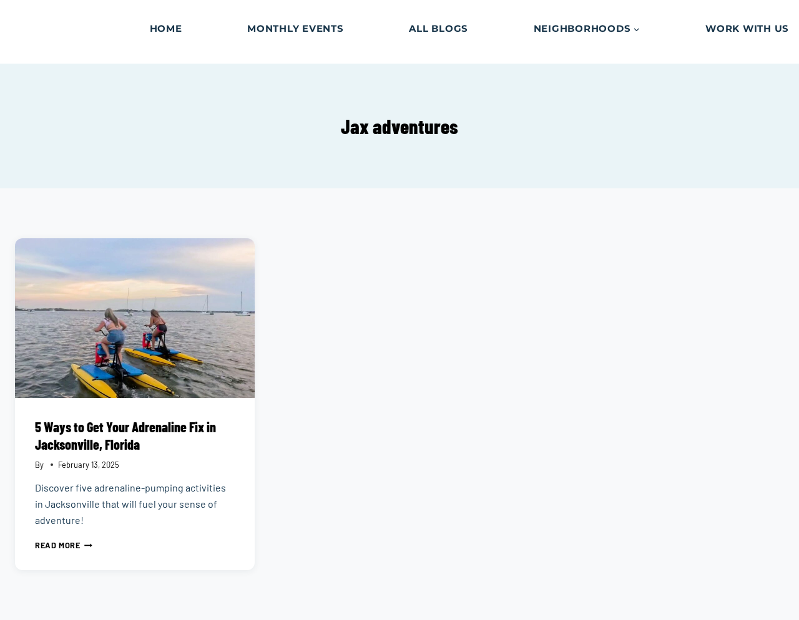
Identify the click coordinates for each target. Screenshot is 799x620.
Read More (63, 545)
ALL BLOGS (438, 28)
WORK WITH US (747, 28)
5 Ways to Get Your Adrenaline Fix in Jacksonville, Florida (125, 435)
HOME (166, 28)
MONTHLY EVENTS (295, 28)
